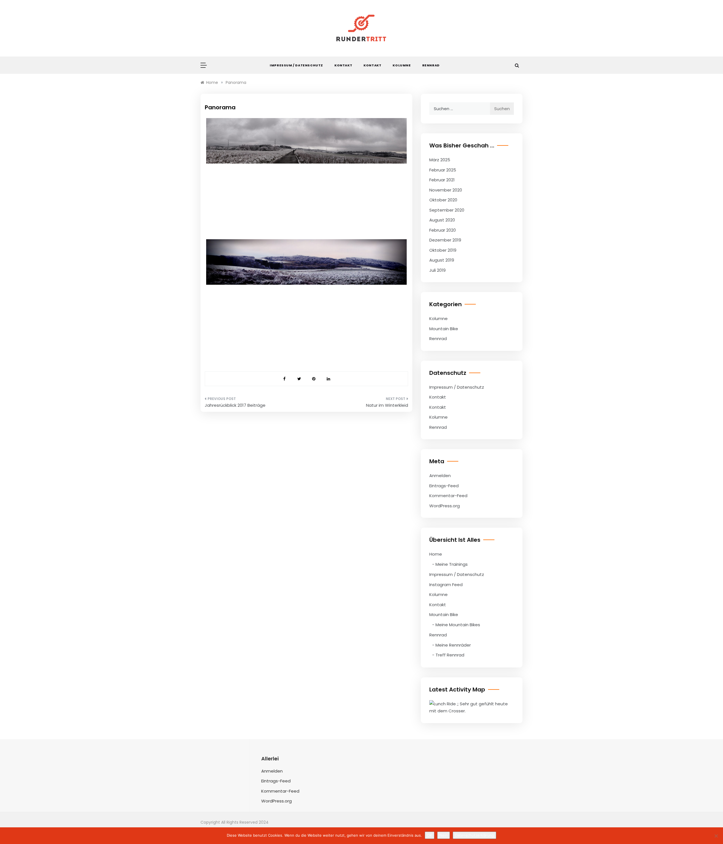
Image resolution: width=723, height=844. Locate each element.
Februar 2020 (442, 230)
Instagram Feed (446, 585)
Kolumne (402, 65)
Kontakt (343, 65)
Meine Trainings (451, 564)
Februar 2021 (442, 180)
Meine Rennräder (453, 645)
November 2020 (445, 190)
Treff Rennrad (449, 655)
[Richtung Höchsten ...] (306, 141)
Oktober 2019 (442, 250)
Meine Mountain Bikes (457, 625)
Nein (443, 835)
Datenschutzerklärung (474, 835)
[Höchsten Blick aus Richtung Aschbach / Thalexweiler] (306, 262)
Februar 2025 (442, 170)
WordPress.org (444, 506)
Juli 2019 (437, 270)
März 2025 (439, 160)
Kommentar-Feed (448, 496)
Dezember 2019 (445, 240)
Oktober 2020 (443, 200)
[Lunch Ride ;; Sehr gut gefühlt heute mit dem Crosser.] (471, 707)
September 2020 (446, 210)
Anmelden (440, 475)
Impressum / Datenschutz (296, 65)
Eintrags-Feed (444, 486)
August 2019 (441, 260)
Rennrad (431, 65)
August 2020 (442, 220)
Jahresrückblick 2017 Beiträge (235, 405)
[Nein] (716, 836)
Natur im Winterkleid (387, 405)
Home (435, 554)
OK (429, 835)
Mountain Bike (443, 329)
